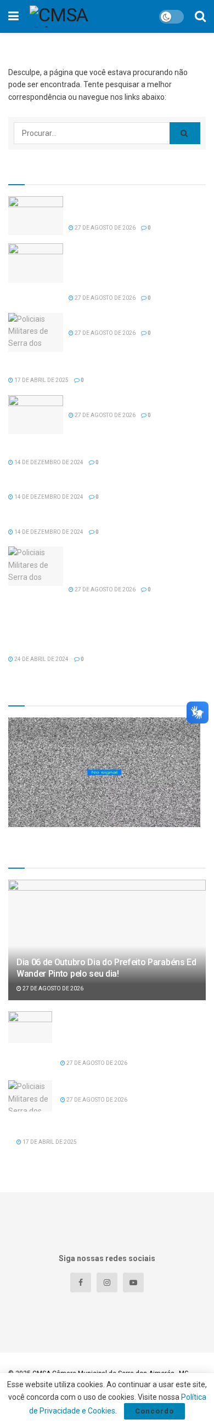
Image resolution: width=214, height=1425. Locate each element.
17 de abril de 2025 (41, 380)
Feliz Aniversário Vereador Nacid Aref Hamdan (88, 366)
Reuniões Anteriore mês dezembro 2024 (78, 448)
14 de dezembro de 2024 (48, 462)
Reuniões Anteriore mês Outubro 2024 (74, 517)
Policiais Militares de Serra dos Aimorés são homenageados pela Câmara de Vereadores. (137, 563)
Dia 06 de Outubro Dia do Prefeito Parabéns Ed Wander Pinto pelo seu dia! (106, 968)
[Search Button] (185, 133)
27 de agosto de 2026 (105, 228)
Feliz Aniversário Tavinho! (112, 318)
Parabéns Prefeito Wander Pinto (124, 401)
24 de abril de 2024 (41, 659)
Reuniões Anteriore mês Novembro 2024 (78, 482)
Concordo (154, 1411)
